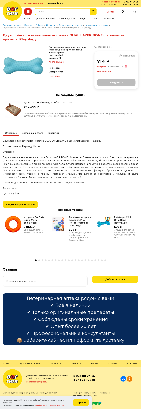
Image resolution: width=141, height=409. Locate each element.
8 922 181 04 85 (131, 2)
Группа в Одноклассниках (129, 379)
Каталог (28, 11)
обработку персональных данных (49, 405)
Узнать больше (56, 62)
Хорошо (81, 402)
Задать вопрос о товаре (20, 204)
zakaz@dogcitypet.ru (36, 382)
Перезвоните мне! (110, 2)
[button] (36, 260)
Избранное (122, 12)
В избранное (105, 47)
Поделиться (129, 56)
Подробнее (54, 76)
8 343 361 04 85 (130, 4)
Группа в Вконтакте (123, 379)
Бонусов (101, 66)
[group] (70, 110)
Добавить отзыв (115, 279)
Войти (110, 11)
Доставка (33, 3)
